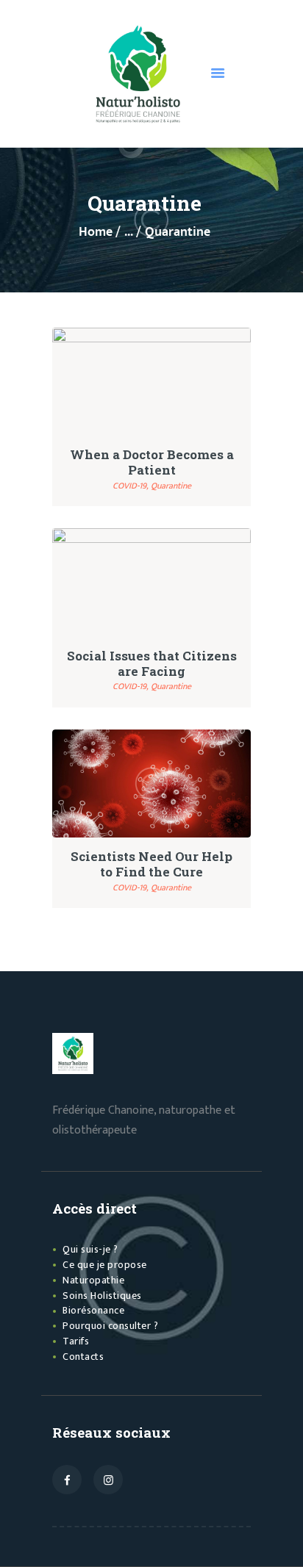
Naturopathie (93, 1280)
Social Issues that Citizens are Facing (152, 663)
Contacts (83, 1356)
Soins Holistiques (102, 1295)
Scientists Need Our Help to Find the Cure (151, 864)
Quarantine (171, 485)
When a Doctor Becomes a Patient (152, 462)
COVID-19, (132, 485)
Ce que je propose (105, 1264)
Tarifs (76, 1341)
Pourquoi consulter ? (110, 1325)
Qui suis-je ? (90, 1249)
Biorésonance (93, 1310)
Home (96, 232)
